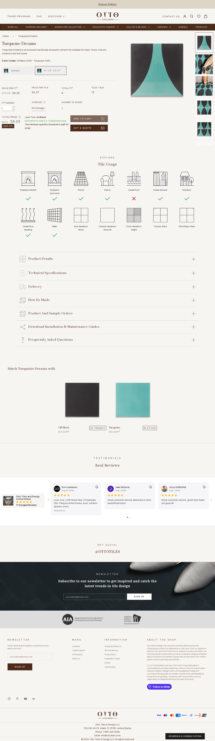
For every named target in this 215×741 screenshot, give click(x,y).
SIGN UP (139, 596)
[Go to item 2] (204, 64)
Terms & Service (111, 650)
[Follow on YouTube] (25, 698)
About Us (76, 658)
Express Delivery (107, 4)
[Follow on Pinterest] (17, 698)
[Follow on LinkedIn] (33, 698)
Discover (55, 16)
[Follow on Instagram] (9, 698)
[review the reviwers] (96, 487)
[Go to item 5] (204, 129)
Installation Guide (112, 658)
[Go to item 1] (204, 42)
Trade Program (19, 16)
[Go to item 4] (204, 107)
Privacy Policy (110, 654)
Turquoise (114, 427)
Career (107, 662)
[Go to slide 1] (127, 517)
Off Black (63, 427)
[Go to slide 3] (132, 517)
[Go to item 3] (204, 86)
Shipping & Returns (113, 646)
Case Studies (110, 667)
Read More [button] (59, 510)
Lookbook (76, 646)
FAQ (39, 16)
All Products (77, 654)
